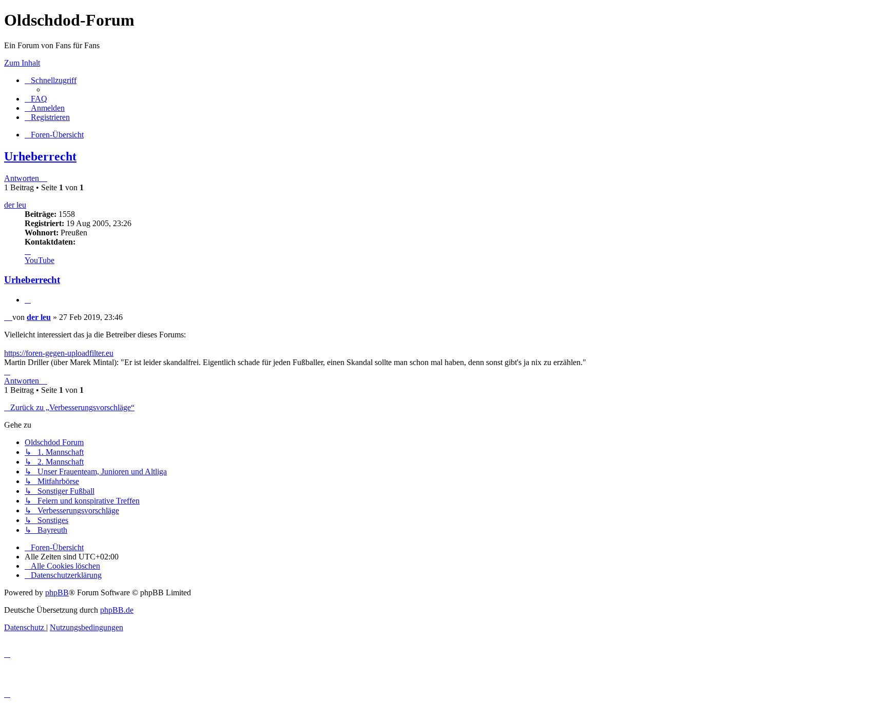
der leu (15, 204)
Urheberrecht (40, 156)
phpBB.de (116, 610)
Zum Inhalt (22, 62)
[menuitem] (36, 98)
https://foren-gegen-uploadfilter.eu (58, 353)
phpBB (57, 592)
